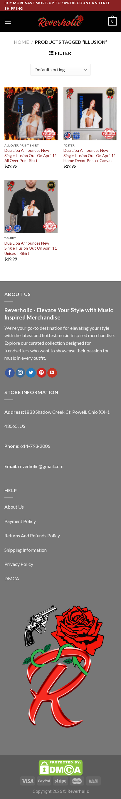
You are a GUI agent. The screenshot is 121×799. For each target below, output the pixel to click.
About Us (14, 506)
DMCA (11, 578)
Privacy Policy (18, 564)
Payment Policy (20, 521)
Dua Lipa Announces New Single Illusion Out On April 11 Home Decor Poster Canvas (89, 155)
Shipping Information (25, 550)
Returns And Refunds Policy (32, 535)
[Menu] (7, 21)
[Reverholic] (60, 22)
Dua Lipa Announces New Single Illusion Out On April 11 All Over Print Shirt (30, 155)
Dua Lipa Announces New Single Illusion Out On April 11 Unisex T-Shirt (30, 248)
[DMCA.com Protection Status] (60, 767)
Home (21, 42)
